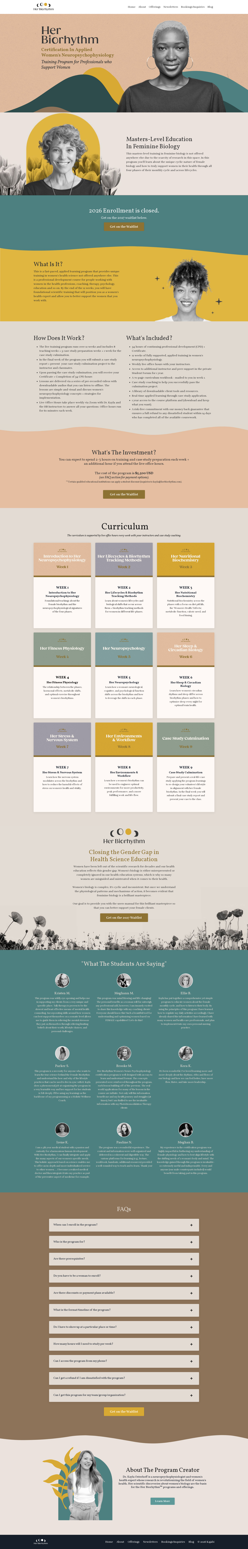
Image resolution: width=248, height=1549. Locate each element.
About (142, 6)
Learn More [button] (162, 1501)
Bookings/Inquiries (193, 6)
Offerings (155, 6)
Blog (210, 6)
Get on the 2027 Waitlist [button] (124, 918)
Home (131, 6)
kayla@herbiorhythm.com (167, 481)
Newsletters (170, 6)
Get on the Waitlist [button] (124, 227)
